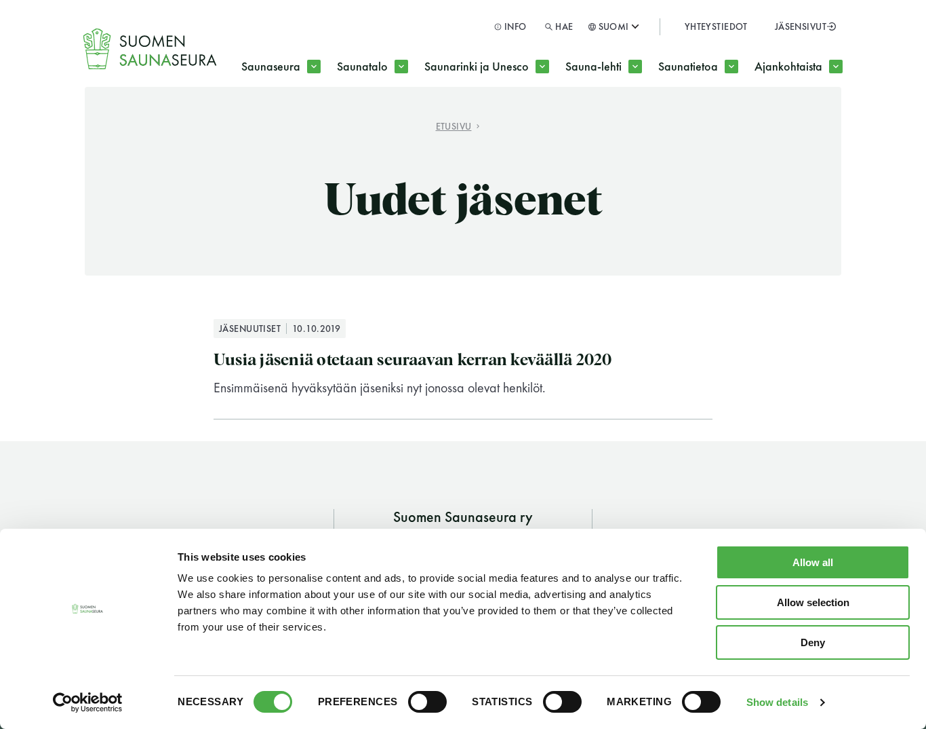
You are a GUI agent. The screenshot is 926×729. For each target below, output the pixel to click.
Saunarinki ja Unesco (476, 66)
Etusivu (454, 126)
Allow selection (813, 602)
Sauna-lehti (593, 66)
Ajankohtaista (788, 66)
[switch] (427, 702)
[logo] (150, 48)
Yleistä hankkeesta (496, 120)
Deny (813, 642)
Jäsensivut (800, 26)
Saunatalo (362, 66)
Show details (777, 702)
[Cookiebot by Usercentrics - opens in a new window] (87, 702)
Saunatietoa (688, 66)
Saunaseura (270, 66)
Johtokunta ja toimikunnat (333, 120)
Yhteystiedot (716, 26)
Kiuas (544, 120)
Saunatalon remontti (413, 120)
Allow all (812, 562)
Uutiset (709, 120)
